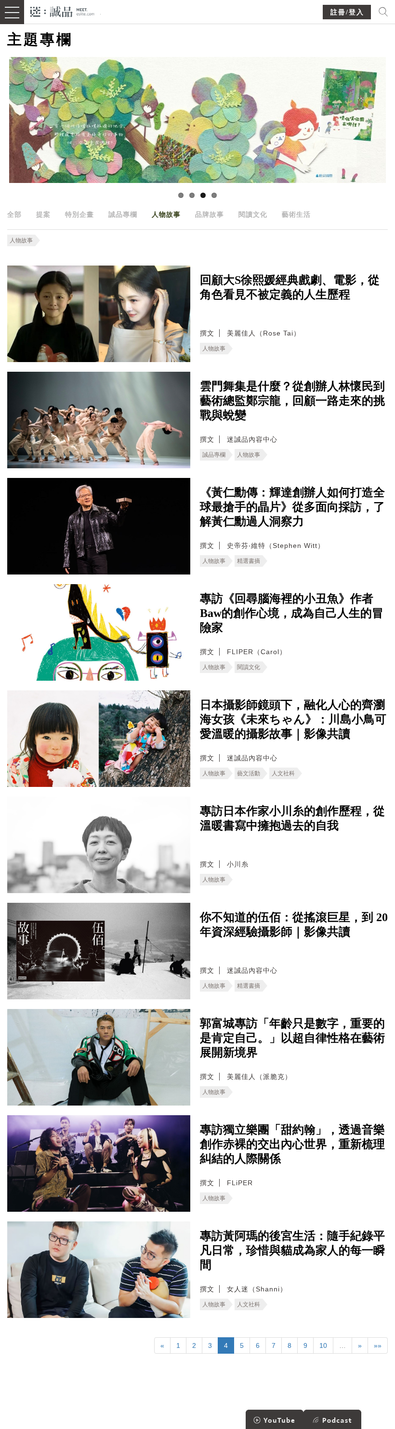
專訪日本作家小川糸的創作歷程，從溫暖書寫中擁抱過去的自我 (292, 818)
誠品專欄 (122, 214)
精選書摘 (248, 561)
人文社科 (283, 773)
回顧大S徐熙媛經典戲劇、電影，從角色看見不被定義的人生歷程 (290, 287)
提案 (43, 214)
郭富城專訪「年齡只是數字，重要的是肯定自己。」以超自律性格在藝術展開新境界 (292, 1038)
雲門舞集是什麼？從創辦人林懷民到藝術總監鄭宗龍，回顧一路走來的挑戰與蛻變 (292, 400)
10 (323, 1345)
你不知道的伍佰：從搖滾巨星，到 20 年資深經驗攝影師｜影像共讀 (294, 924)
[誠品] (62, 10)
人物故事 (166, 214)
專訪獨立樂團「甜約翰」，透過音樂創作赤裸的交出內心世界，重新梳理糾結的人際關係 (292, 1144)
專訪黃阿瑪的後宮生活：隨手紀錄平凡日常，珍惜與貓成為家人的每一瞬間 (292, 1250)
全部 (14, 214)
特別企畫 (79, 214)
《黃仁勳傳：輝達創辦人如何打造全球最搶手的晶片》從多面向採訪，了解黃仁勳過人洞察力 (292, 507)
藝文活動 (248, 773)
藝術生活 (296, 214)
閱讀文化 (252, 214)
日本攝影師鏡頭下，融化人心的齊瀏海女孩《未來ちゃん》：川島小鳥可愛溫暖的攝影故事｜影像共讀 (293, 719)
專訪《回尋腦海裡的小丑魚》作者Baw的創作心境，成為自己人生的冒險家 (291, 613)
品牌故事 (209, 214)
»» (378, 1345)
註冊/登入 (347, 12)
